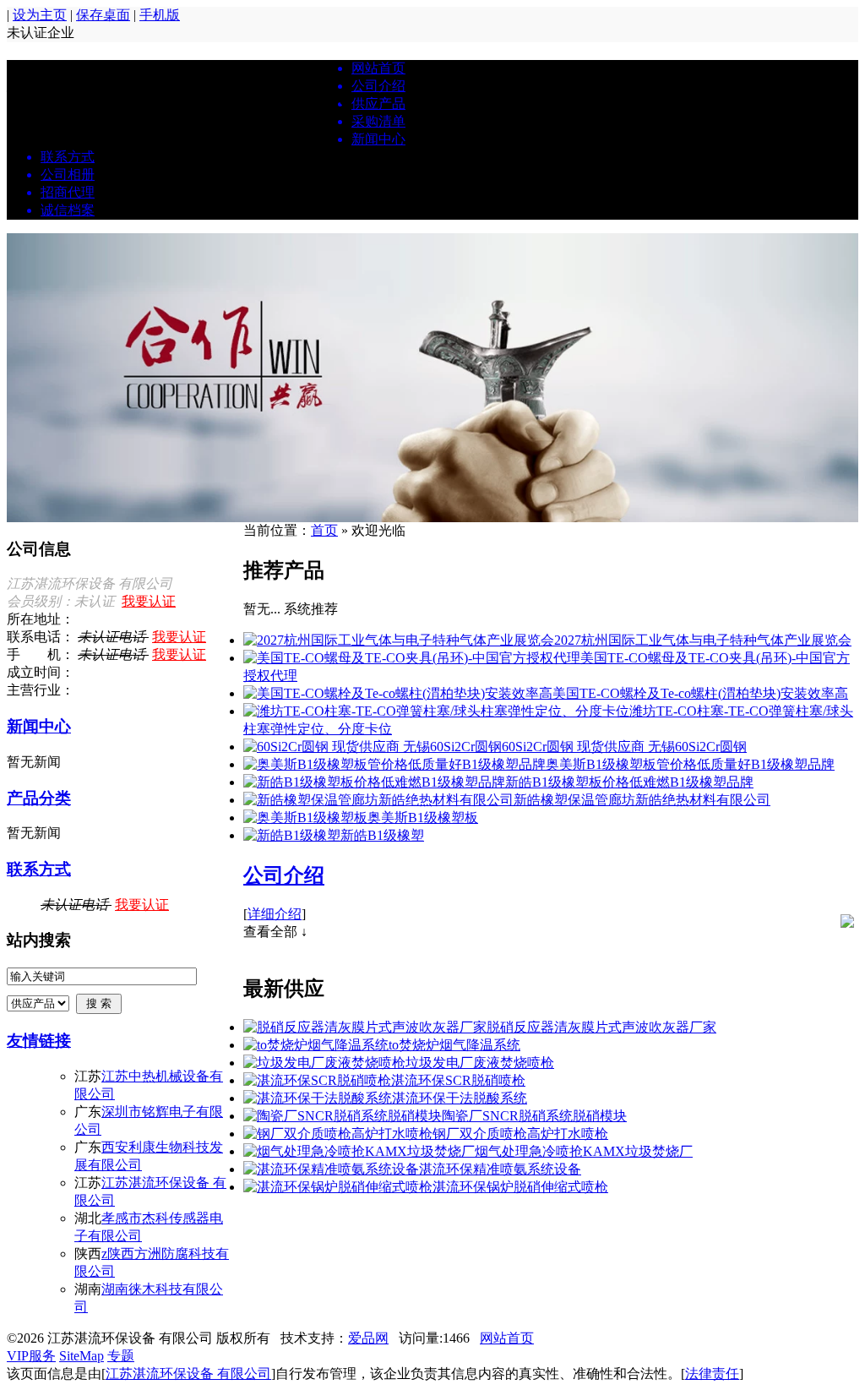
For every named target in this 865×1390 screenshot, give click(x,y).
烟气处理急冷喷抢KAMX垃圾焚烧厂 (584, 1151)
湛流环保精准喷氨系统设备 (500, 1169)
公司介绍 (283, 875)
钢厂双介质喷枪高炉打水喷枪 (520, 1133)
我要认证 (149, 601)
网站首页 (507, 1338)
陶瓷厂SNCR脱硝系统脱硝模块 (534, 1116)
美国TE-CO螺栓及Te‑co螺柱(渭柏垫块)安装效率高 (700, 693)
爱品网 (368, 1338)
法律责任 (712, 1373)
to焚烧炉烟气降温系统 (454, 1045)
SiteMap (81, 1356)
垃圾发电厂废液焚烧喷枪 (479, 1062)
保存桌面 (103, 15)
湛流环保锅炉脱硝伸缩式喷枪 (520, 1187)
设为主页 (40, 15)
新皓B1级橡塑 (382, 835)
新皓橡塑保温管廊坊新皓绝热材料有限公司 (642, 800)
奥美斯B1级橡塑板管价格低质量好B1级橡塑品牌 (690, 764)
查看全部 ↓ (275, 931)
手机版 (159, 15)
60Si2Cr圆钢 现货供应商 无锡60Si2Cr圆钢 (624, 746)
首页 (324, 530)
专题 (120, 1356)
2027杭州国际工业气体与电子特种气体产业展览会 (702, 640)
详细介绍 (275, 914)
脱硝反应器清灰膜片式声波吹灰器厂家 (601, 1027)
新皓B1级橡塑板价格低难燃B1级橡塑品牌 (629, 782)
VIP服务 (31, 1356)
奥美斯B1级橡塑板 (422, 817)
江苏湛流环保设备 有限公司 (188, 1373)
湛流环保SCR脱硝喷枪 (458, 1080)
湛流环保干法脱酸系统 (459, 1098)
